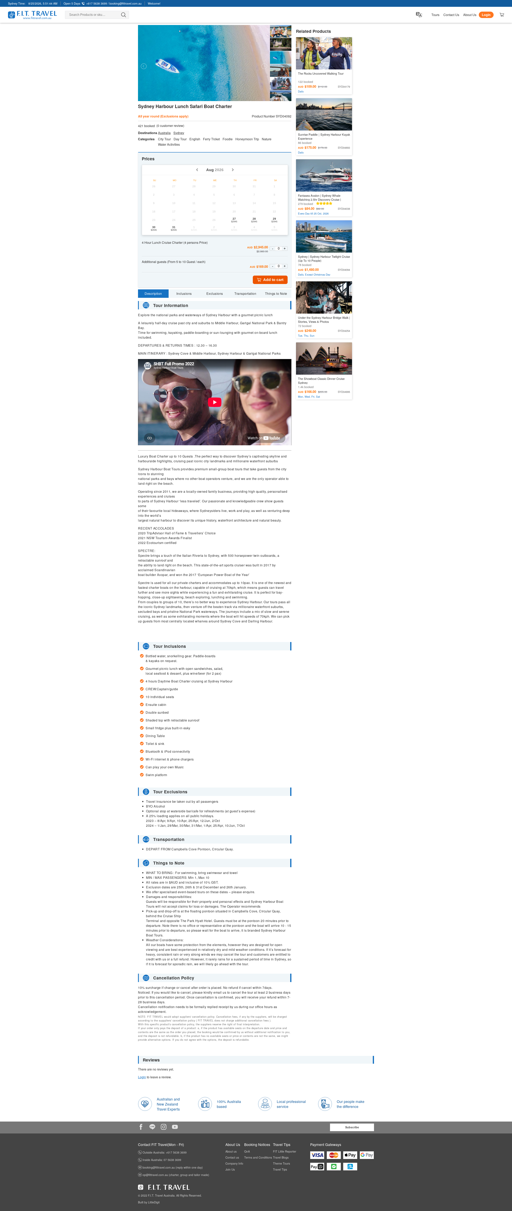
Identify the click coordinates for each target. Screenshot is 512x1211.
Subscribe (352, 1127)
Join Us (230, 1169)
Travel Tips (280, 1169)
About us (231, 1151)
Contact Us (451, 15)
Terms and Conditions (258, 1157)
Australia (164, 133)
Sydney (178, 133)
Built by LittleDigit (149, 1202)
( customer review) (170, 126)
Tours (435, 15)
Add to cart (273, 280)
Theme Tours (281, 1163)
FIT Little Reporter (284, 1151)
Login (486, 14)
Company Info (234, 1163)
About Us (469, 15)
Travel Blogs (281, 1157)
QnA (247, 1151)
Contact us (232, 1157)
